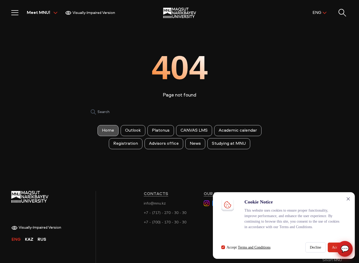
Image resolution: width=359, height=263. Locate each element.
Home (108, 130)
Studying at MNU (229, 144)
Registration (125, 144)
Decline (315, 247)
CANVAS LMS (194, 130)
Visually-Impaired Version (94, 13)
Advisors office (164, 144)
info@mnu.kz (155, 203)
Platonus (161, 130)
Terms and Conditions (254, 247)
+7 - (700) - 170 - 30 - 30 (165, 222)
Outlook (133, 130)
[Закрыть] (348, 198)
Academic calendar (238, 130)
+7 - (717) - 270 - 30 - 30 (165, 212)
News (195, 144)
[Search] (93, 112)
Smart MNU (332, 259)
